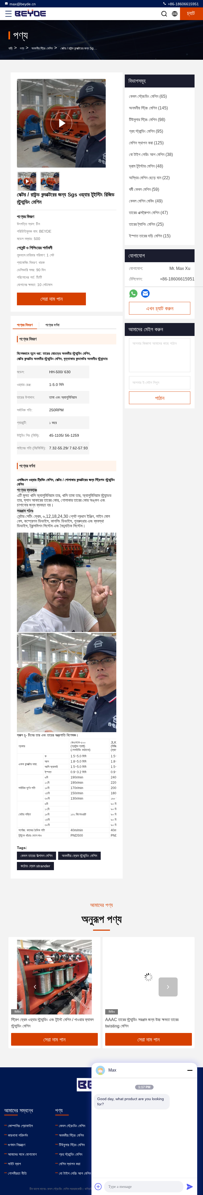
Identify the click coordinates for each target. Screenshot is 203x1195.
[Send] (190, 1186)
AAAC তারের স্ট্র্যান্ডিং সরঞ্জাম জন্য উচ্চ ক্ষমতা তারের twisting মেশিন (48, 1022)
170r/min (77, 788)
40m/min (77, 830)
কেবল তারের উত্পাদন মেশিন (36, 855)
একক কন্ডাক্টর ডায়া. (28, 764)
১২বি (47, 783)
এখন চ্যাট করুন (159, 308)
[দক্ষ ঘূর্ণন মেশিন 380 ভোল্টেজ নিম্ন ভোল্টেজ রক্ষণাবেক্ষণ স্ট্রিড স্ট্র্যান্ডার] (149, 977)
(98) (147, 119)
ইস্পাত (48, 772)
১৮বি (47, 788)
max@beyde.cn (23, 4)
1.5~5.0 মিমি (78, 756)
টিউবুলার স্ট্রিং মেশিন (72, 1145)
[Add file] (98, 1186)
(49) (146, 201)
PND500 (77, 835)
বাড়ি (10, 48)
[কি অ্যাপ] (133, 293)
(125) (146, 143)
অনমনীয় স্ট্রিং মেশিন (42, 48)
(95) (146, 131)
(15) (149, 236)
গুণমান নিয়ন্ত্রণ (16, 1145)
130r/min (77, 798)
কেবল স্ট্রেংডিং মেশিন (72, 1126)
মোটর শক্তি (25, 814)
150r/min (77, 793)
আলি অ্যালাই (51, 767)
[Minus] (190, 1070)
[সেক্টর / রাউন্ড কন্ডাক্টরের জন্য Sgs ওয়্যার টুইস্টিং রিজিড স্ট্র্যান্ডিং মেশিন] (61, 123)
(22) (149, 178)
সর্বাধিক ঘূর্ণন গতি (27, 788)
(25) (146, 224)
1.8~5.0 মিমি (78, 761)
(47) (148, 212)
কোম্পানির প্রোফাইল (20, 1126)
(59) (144, 189)
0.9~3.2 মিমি (78, 772)
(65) (148, 96)
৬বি (46, 777)
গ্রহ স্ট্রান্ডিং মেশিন (70, 1154)
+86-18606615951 (183, 4)
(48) (146, 166)
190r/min (77, 777)
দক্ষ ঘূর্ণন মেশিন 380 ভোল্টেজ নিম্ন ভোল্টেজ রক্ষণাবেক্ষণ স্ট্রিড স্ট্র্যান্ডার (147, 1022)
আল (47, 761)
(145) (148, 108)
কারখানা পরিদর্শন (18, 1135)
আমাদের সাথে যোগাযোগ (22, 1154)
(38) (151, 154)
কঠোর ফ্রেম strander (35, 866)
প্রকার (22, 746)
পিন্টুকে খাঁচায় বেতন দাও (30, 835)
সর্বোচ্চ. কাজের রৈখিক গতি (32, 830)
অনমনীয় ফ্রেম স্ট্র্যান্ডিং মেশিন (79, 855)
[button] (34, 986)
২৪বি (47, 793)
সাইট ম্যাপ (14, 1164)
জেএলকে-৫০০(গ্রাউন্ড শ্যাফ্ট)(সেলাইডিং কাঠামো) (80, 746)
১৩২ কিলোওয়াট (78, 814)
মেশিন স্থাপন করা (69, 1164)
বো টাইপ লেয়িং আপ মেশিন (75, 1173)
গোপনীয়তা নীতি (17, 1173)
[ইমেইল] (145, 293)
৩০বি (47, 798)
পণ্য (22, 48)
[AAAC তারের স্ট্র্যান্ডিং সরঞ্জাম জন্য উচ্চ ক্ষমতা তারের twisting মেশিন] (55, 977)
